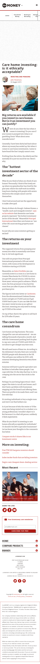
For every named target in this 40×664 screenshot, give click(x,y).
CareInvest (31, 294)
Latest (7, 15)
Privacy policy (21, 596)
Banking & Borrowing (27, 15)
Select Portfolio (20, 271)
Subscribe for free (20, 531)
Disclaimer (29, 596)
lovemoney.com (18, 594)
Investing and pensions (20, 77)
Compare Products (12, 545)
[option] (20, 486)
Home (5, 541)
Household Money (17, 15)
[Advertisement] (20, 41)
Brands (6, 550)
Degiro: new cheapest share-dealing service (19, 462)
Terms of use (11, 596)
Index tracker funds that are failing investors (19, 457)
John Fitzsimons (16, 80)
